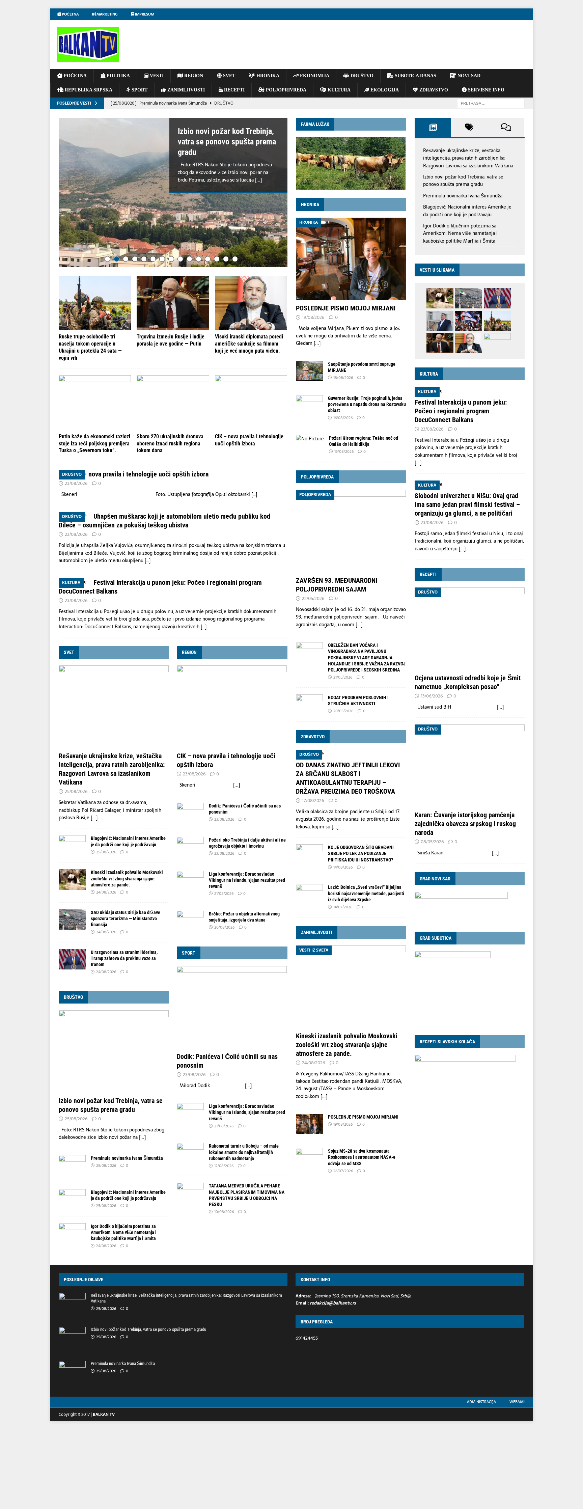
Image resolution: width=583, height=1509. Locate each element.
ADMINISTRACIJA (481, 1404)
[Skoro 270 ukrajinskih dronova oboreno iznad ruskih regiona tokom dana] (173, 405)
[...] (258, 180)
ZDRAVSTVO (433, 89)
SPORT (138, 89)
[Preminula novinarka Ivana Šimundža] (72, 1168)
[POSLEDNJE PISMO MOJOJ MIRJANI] (351, 259)
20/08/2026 (224, 930)
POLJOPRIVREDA (285, 89)
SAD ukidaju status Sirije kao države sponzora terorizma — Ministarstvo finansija (125, 921)
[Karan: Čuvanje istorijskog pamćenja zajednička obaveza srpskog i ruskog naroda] (470, 765)
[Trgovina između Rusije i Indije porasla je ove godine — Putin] (173, 305)
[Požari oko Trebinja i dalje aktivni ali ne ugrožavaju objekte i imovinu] (190, 850)
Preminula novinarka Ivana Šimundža (127, 1160)
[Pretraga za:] (491, 103)
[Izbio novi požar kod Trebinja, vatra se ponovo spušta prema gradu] (172, 194)
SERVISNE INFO (485, 89)
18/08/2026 (343, 378)
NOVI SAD (468, 75)
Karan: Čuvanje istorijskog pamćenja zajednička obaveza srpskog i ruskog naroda (465, 823)
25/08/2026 (76, 794)
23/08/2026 (76, 486)
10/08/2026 (224, 1214)
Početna (70, 14)
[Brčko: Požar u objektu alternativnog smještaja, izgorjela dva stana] (190, 923)
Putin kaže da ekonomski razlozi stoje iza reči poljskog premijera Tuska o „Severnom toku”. (94, 446)
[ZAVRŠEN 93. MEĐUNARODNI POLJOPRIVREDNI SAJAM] (351, 531)
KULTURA (338, 89)
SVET (228, 75)
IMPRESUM (144, 14)
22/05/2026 (313, 598)
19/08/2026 (313, 317)
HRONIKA (267, 75)
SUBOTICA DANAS (414, 75)
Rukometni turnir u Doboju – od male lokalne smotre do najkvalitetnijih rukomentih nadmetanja (244, 1154)
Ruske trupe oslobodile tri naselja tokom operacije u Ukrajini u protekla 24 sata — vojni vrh (90, 349)
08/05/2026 (432, 841)
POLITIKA (117, 75)
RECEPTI (234, 89)
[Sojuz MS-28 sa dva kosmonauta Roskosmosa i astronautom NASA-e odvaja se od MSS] (309, 1158)
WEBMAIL (517, 1404)
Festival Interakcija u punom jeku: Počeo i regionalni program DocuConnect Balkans (461, 411)
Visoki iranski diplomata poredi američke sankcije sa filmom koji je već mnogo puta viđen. (249, 346)
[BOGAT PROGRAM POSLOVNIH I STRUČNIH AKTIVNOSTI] (309, 704)
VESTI (156, 75)
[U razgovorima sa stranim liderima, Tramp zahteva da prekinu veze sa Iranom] (72, 962)
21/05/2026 (342, 677)
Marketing (106, 14)
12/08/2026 (223, 1168)
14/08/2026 (343, 867)
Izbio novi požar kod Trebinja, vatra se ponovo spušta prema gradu (227, 142)
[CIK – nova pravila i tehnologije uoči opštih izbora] (251, 405)
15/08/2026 (344, 451)
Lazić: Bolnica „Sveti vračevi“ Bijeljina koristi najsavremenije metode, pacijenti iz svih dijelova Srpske (366, 893)
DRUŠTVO (361, 75)
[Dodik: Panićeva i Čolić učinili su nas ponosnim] (190, 815)
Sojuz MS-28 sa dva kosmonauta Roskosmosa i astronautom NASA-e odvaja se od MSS (361, 1157)
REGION (193, 75)
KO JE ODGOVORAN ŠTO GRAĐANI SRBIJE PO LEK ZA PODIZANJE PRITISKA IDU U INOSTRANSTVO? (361, 853)
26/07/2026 (343, 1171)
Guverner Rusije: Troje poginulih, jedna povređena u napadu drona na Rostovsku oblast (367, 404)
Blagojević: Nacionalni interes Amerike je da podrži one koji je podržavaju (467, 210)
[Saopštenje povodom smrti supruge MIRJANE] (309, 371)
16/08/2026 (343, 418)
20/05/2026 (343, 711)
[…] (254, 497)
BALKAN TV (104, 1417)
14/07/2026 (342, 907)
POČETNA (74, 75)
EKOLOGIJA (384, 89)
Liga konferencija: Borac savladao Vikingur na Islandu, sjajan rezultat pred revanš (247, 882)
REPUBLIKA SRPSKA (87, 89)
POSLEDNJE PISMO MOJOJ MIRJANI (345, 308)
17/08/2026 (313, 800)
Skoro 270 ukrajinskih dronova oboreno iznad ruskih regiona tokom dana (170, 446)
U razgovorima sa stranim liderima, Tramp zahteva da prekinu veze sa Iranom (124, 961)
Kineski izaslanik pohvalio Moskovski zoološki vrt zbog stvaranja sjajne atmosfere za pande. (127, 881)
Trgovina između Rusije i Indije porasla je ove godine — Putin (170, 343)
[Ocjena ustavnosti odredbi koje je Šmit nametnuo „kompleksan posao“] (470, 628)
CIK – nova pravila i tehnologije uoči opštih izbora (249, 442)
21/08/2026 (223, 896)
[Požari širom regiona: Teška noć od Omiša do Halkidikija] (310, 438)
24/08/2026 (106, 895)
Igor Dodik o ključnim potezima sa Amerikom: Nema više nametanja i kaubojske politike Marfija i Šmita (124, 1235)
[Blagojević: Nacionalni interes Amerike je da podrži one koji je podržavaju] (72, 848)
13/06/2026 (432, 695)
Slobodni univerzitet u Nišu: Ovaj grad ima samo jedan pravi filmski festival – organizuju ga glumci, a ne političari (467, 504)
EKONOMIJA (314, 75)
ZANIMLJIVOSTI (185, 89)
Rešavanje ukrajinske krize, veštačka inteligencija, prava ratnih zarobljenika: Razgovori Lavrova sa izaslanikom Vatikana (468, 158)
